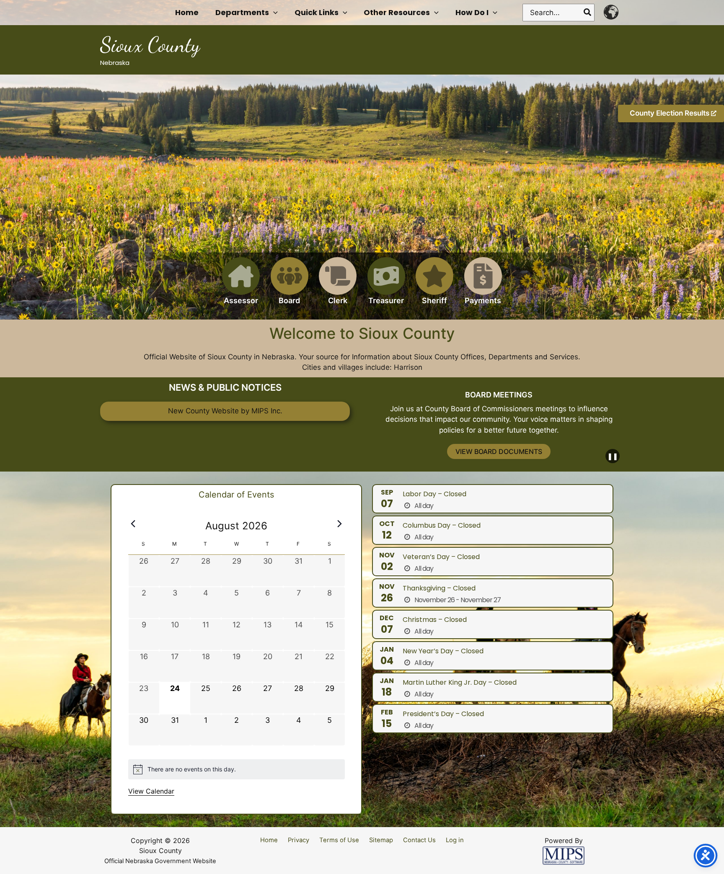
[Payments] (483, 286)
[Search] (588, 12)
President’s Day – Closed (443, 714)
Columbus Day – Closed (442, 525)
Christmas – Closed (435, 619)
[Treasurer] (386, 286)
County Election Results (670, 113)
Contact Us (419, 840)
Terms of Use (339, 840)
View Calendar (151, 791)
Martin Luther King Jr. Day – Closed (460, 682)
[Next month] (340, 523)
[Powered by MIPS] (563, 855)
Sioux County (150, 44)
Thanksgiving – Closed (439, 588)
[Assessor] (241, 286)
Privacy (298, 840)
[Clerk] (338, 286)
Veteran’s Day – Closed (441, 557)
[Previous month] (133, 523)
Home (269, 840)
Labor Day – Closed (434, 494)
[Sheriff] (434, 286)
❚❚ (612, 456)
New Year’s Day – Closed (443, 651)
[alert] (236, 769)
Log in (455, 840)
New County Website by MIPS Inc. (225, 411)
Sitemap (381, 840)
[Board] (289, 286)
